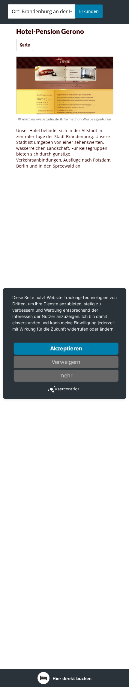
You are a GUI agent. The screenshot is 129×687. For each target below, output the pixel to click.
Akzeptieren (66, 348)
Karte (25, 45)
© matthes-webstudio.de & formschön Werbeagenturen (64, 119)
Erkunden (89, 11)
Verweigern (66, 362)
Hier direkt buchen (72, 678)
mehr (66, 375)
